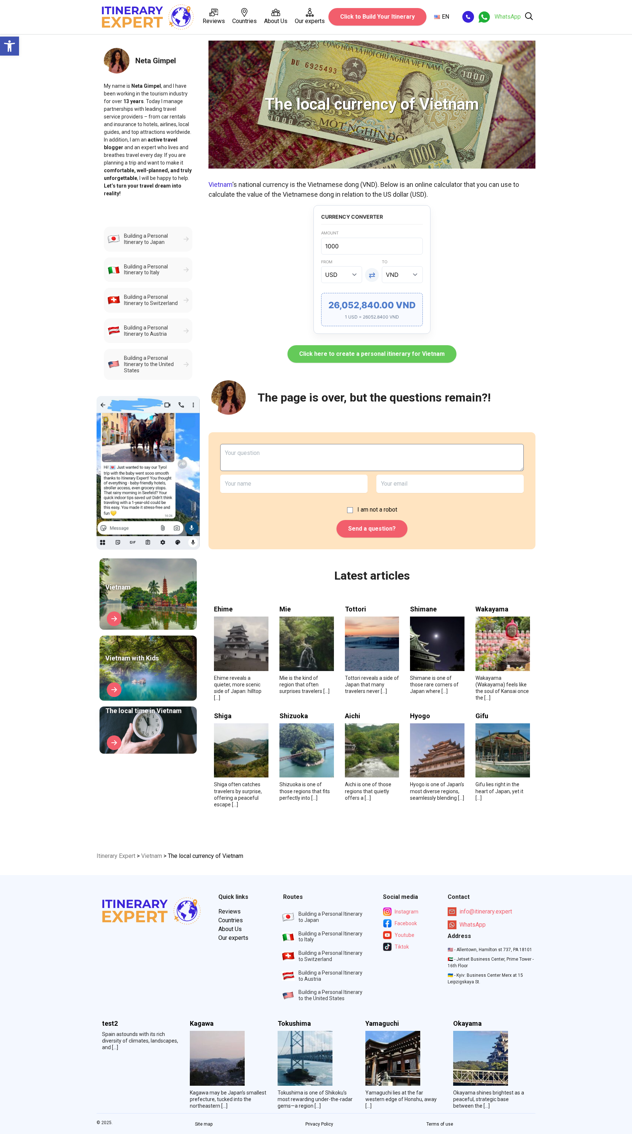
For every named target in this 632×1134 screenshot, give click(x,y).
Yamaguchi (382, 1023)
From (326, 261)
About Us (275, 21)
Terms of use (439, 1124)
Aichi (352, 716)
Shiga (223, 716)
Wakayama (491, 609)
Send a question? (372, 528)
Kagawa (202, 1023)
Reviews (214, 21)
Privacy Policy (319, 1124)
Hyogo (420, 716)
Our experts (310, 21)
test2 (110, 1023)
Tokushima (294, 1023)
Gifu (481, 716)
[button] (9, 46)
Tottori (355, 609)
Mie (285, 609)
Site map (203, 1124)
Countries (244, 21)
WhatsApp (472, 924)
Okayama (467, 1023)
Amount (330, 233)
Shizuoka (293, 716)
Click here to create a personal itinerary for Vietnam (372, 353)
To (384, 261)
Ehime (223, 609)
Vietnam (220, 184)
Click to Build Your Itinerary (377, 16)
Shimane (423, 609)
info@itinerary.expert (485, 911)
